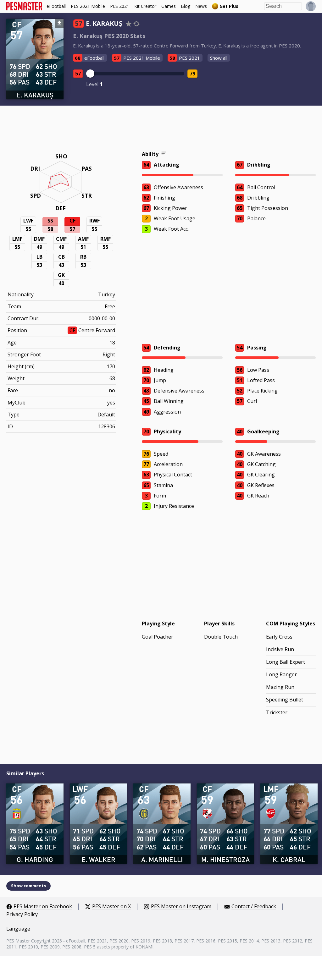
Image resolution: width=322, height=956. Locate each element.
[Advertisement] (161, 129)
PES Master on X (111, 907)
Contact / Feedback (253, 907)
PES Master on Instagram (181, 907)
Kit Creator (145, 6)
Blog (185, 6)
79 (192, 73)
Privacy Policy (22, 914)
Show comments (28, 885)
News (201, 6)
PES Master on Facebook (43, 907)
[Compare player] (136, 23)
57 (78, 73)
